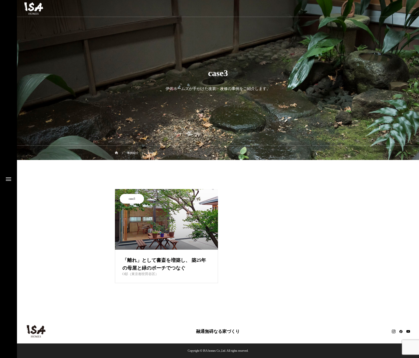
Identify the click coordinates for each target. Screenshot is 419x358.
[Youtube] (408, 331)
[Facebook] (400, 331)
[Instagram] (393, 331)
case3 (132, 198)
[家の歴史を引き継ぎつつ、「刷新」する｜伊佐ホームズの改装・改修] (33, 8)
